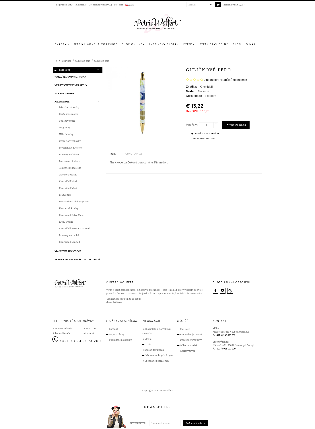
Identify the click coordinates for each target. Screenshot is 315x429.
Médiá (148, 339)
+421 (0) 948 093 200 (80, 341)
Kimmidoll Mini (68, 181)
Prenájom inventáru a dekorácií (77, 259)
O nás (148, 344)
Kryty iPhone (66, 221)
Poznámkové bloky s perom (74, 201)
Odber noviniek (188, 345)
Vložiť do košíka (237, 124)
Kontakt (113, 329)
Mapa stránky (116, 334)
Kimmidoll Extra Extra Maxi (74, 228)
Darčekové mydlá (68, 114)
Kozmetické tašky (68, 208)
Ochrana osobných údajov (159, 355)
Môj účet (118, 4)
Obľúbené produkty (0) (100, 4)
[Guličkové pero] (144, 103)
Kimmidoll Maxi (68, 188)
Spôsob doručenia (154, 349)
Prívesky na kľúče (69, 154)
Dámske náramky (69, 107)
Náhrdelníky (66, 134)
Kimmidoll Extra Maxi (71, 215)
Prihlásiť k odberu (195, 423)
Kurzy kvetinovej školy (71, 85)
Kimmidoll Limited (69, 242)
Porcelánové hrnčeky (70, 147)
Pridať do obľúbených (206, 133)
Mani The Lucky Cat (68, 251)
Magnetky (64, 127)
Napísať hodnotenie (234, 79)
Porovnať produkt (204, 138)
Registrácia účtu (64, 4)
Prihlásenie (80, 4)
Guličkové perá (82, 61)
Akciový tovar (187, 350)
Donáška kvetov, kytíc (70, 77)
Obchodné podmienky (157, 360)
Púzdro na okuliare (69, 161)
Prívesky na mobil (69, 235)
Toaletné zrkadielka (70, 167)
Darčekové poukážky (120, 339)
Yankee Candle (65, 93)
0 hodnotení (211, 79)
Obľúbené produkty (191, 339)
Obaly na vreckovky (70, 141)
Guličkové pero (101, 61)
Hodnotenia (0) (133, 153)
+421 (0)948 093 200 (225, 335)
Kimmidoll (66, 61)
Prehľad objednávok (191, 334)
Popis (113, 154)
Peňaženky (65, 194)
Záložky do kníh (68, 174)
